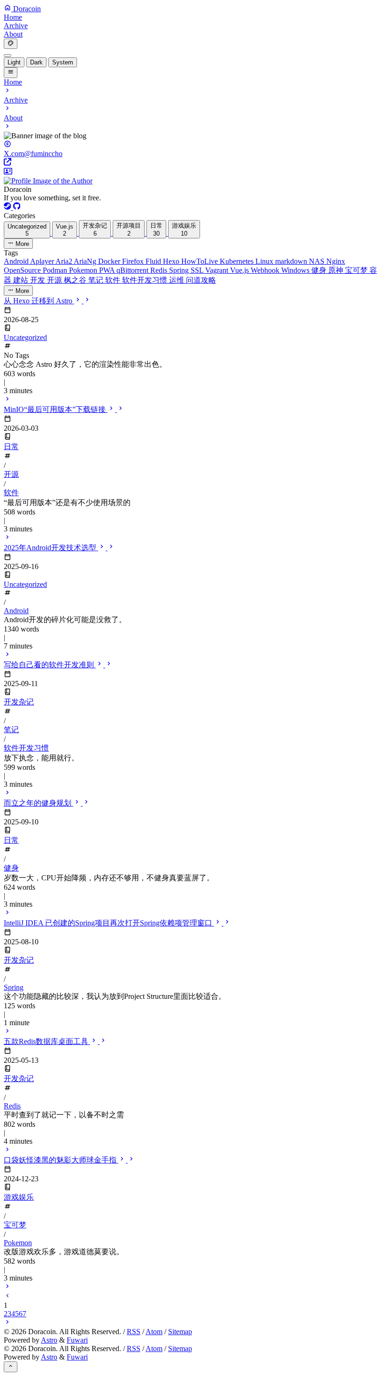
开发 (38, 280)
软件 (113, 280)
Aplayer (42, 261)
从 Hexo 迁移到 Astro (39, 301)
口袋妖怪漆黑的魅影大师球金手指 (61, 1160)
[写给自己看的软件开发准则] (7, 794)
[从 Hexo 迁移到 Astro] (7, 400)
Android (17, 261)
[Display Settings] (10, 44)
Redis (159, 270)
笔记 (96, 280)
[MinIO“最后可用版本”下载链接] (7, 538)
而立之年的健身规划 (38, 803)
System (62, 62)
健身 (319, 270)
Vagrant (217, 270)
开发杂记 (19, 702)
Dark (36, 62)
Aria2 (64, 261)
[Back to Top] (10, 1366)
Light (14, 62)
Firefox (134, 261)
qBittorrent (133, 270)
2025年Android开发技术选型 (51, 548)
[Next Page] (7, 1323)
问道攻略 (201, 280)
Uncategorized (25, 337)
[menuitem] (7, 55)
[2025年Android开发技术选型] (7, 655)
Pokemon (84, 270)
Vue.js (240, 270)
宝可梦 (357, 270)
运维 (177, 280)
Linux (265, 261)
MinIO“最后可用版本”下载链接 (56, 409)
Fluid (154, 261)
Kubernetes (237, 261)
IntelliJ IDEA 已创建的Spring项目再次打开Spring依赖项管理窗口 (109, 923)
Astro (49, 1340)
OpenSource (23, 270)
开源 (55, 280)
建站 (21, 280)
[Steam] (8, 207)
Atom (154, 1332)
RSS (133, 1332)
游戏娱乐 (19, 1197)
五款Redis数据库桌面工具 (47, 1041)
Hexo (172, 261)
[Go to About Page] (192, 176)
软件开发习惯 (145, 280)
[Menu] (10, 72)
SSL (198, 270)
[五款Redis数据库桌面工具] (7, 1151)
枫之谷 (76, 280)
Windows (296, 270)
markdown (292, 261)
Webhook (266, 270)
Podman (56, 270)
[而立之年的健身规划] (7, 913)
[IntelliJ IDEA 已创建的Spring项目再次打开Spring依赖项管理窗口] (7, 1032)
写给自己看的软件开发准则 (50, 665)
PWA (107, 270)
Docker (110, 261)
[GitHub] (17, 207)
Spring (180, 270)
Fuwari (77, 1340)
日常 (11, 447)
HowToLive (200, 261)
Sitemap (180, 1332)
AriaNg (86, 261)
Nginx (335, 261)
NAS (317, 261)
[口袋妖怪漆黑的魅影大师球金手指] (7, 1287)
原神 (336, 270)
